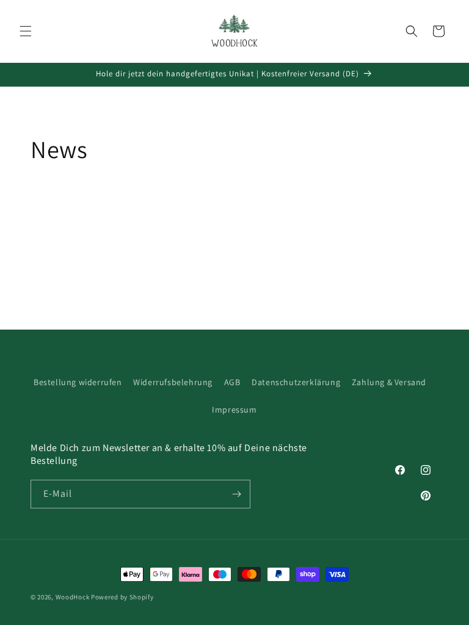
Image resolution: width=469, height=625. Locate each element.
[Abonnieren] (236, 494)
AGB (232, 382)
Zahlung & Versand (389, 382)
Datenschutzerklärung (296, 382)
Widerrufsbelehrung (173, 382)
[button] (25, 31)
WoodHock (73, 597)
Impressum (234, 409)
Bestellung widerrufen (78, 382)
